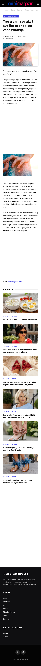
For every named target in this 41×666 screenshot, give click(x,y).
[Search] (38, 3)
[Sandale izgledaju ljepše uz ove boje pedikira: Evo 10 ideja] (20, 431)
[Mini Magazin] (20, 3)
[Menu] (3, 3)
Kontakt (5, 637)
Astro (4, 605)
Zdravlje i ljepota (11, 16)
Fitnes (5, 615)
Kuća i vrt (6, 619)
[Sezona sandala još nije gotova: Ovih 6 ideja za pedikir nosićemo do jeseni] (20, 366)
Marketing (6, 633)
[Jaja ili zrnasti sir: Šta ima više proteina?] (20, 303)
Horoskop (6, 602)
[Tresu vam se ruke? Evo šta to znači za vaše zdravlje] (20, 54)
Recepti (5, 608)
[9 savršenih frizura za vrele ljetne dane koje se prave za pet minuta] (20, 334)
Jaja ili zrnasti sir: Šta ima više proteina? (20, 319)
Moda (5, 598)
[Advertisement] (20, 129)
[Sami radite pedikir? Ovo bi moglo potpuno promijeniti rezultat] (20, 464)
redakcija (8, 36)
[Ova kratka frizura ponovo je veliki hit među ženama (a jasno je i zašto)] (20, 399)
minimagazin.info (15, 282)
